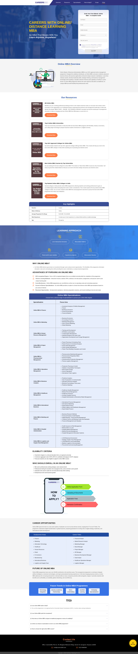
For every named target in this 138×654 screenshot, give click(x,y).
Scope (97, 2)
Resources (67, 2)
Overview (58, 2)
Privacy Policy (94, 44)
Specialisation (77, 2)
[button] (69, 606)
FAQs (103, 2)
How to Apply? (88, 2)
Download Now (51, 115)
